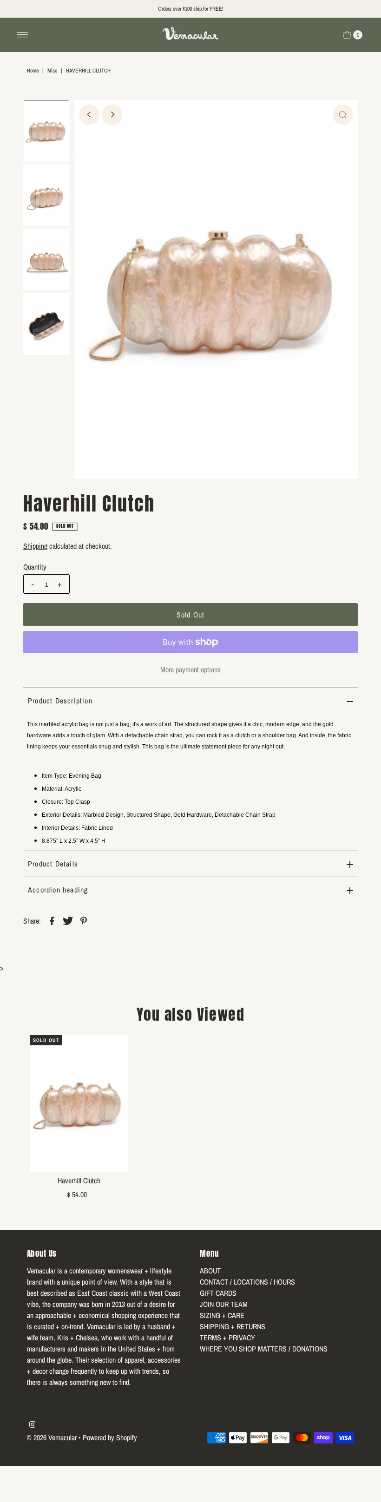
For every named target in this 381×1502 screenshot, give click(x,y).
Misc (52, 70)
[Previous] (89, 115)
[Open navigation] (22, 34)
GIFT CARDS (218, 1293)
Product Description (60, 700)
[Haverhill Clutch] (79, 1103)
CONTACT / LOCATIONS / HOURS (247, 1282)
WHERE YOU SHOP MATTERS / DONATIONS (264, 1349)
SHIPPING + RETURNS (232, 1326)
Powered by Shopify (110, 1437)
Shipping (35, 546)
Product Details (53, 864)
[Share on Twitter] (68, 920)
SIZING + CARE (222, 1315)
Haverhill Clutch (79, 1180)
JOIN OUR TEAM (224, 1304)
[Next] (112, 115)
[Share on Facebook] (52, 920)
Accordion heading (58, 890)
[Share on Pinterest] (84, 920)
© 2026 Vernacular (52, 1437)
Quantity (34, 567)
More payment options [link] (190, 669)
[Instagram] (32, 1425)
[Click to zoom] (343, 115)
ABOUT (210, 1271)
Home (33, 70)
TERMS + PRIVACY (227, 1337)
